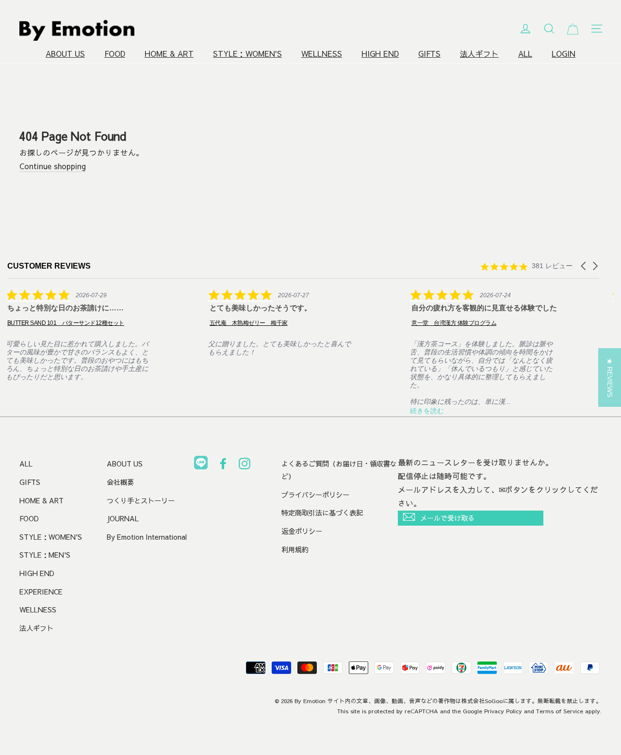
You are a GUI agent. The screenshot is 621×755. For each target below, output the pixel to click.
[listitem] (80, 335)
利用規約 (295, 549)
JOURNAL (123, 518)
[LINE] (201, 464)
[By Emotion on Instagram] (244, 465)
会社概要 (120, 482)
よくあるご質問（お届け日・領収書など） (339, 470)
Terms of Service (559, 711)
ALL (525, 53)
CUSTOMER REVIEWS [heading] (49, 266)
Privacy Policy (503, 711)
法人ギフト (479, 53)
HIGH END (380, 53)
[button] (584, 266)
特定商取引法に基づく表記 (322, 512)
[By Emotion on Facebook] (223, 465)
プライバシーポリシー (315, 494)
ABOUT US (65, 53)
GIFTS (429, 53)
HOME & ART (169, 53)
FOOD (114, 53)
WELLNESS (321, 53)
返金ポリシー (301, 531)
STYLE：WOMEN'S (247, 53)
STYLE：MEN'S (44, 555)
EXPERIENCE (41, 591)
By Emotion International (147, 537)
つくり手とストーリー (141, 500)
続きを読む (427, 411)
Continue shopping (52, 166)
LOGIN (563, 53)
